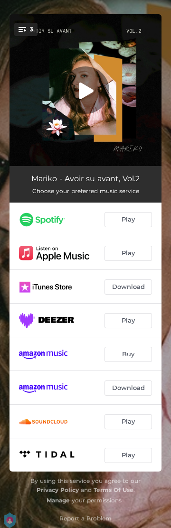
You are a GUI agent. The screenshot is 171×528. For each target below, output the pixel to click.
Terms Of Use (113, 489)
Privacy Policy (58, 489)
